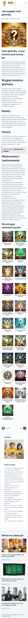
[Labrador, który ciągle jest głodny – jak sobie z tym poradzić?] (14, 545)
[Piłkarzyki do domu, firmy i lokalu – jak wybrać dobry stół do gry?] (14, 570)
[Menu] (25, 3)
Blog (18, 18)
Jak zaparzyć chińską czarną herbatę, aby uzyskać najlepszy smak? (13, 517)
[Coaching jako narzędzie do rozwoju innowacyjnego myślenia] (14, 594)
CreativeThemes (6, 616)
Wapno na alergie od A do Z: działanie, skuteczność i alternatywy (12, 487)
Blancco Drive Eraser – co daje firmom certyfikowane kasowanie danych (13, 507)
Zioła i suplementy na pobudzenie (13, 521)
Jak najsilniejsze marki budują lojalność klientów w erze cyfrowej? (12, 501)
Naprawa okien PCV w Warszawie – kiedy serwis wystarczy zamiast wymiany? (13, 481)
